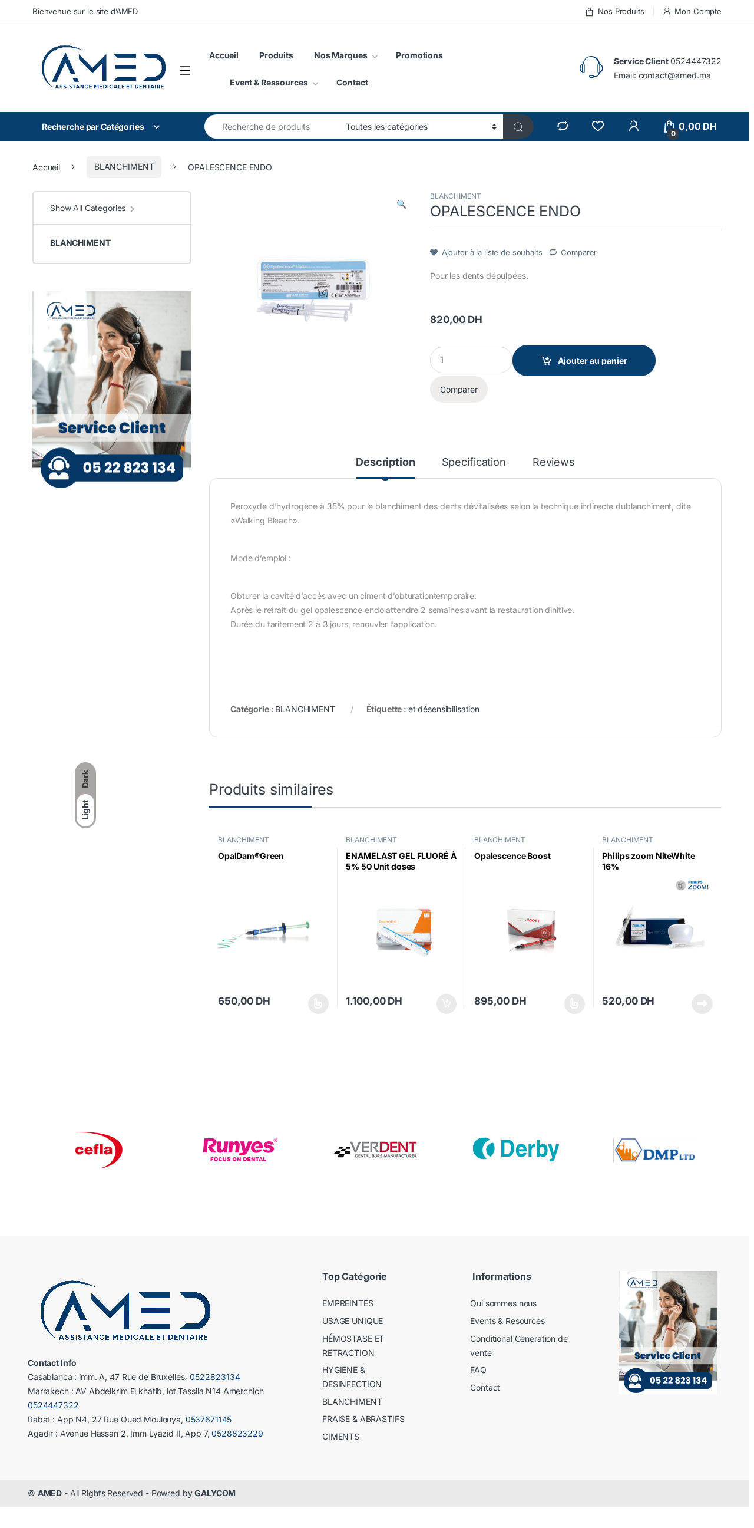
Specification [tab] (474, 462)
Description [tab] (385, 462)
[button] (401, 204)
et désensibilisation (443, 709)
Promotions (419, 55)
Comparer (579, 252)
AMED (50, 1493)
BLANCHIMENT (124, 167)
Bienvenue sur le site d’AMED (85, 11)
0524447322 (696, 61)
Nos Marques (340, 55)
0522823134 (215, 1377)
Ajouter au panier (592, 360)
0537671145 (209, 1419)
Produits (276, 55)
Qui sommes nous (503, 1303)
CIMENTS (340, 1436)
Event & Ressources (268, 82)
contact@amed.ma (675, 75)
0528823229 (237, 1433)
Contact (352, 82)
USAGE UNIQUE (352, 1321)
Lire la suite (702, 1004)
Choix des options (315, 1004)
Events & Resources (507, 1321)
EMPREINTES (347, 1303)
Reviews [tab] (554, 462)
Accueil (224, 55)
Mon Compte (698, 11)
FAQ (478, 1370)
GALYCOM (215, 1493)
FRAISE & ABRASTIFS (363, 1419)
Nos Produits (621, 11)
